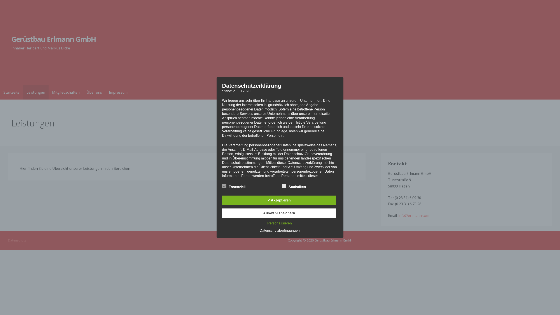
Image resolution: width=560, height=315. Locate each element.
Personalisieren (279, 223)
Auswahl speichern (279, 213)
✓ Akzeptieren (279, 200)
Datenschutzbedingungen (280, 230)
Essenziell (237, 187)
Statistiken (297, 187)
